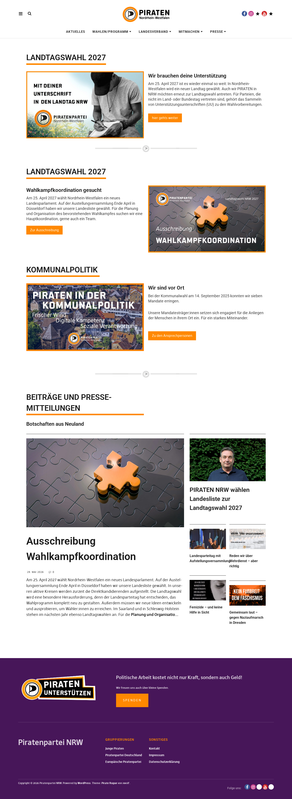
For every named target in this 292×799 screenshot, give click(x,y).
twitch (257, 13)
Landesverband (153, 32)
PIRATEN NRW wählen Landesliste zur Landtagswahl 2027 (220, 498)
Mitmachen (189, 32)
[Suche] (29, 13)
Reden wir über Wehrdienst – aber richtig (243, 561)
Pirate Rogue (109, 783)
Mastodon (271, 13)
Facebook (244, 13)
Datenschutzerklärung (164, 762)
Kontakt (154, 748)
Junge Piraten (114, 748)
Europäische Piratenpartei (123, 762)
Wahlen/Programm (110, 32)
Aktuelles (75, 32)
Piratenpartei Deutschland (123, 755)
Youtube (264, 13)
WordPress (84, 783)
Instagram (251, 13)
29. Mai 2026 (35, 572)
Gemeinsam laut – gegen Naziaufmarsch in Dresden (246, 617)
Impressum (156, 755)
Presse (216, 32)
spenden (132, 700)
